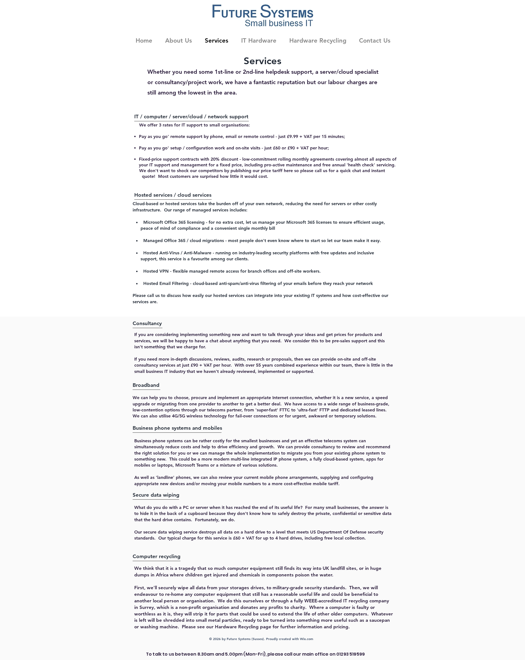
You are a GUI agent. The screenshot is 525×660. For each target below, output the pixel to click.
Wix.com (306, 639)
